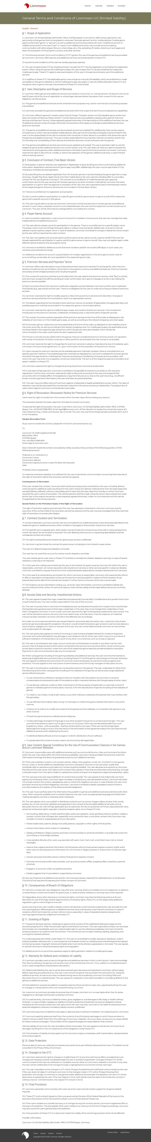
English (25, 28)
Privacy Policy (113, 1132)
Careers (110, 6)
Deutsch (34, 28)
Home (88, 6)
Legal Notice (124, 1132)
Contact (121, 6)
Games (98, 6)
